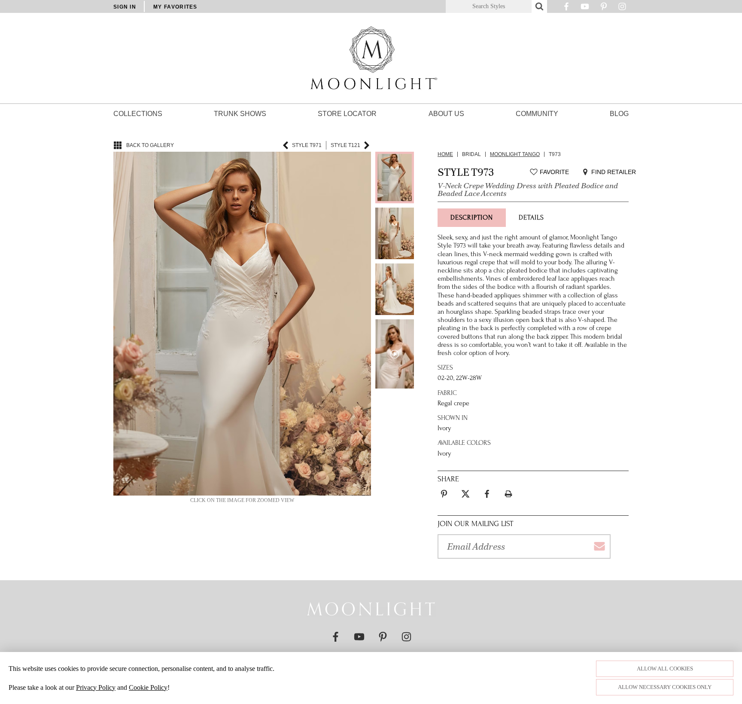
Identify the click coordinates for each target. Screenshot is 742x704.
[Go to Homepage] (371, 609)
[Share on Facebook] (486, 493)
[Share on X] (465, 493)
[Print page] (508, 493)
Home (445, 154)
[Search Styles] (539, 6)
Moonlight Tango (515, 154)
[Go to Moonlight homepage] (371, 58)
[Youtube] (584, 8)
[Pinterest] (603, 8)
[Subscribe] (599, 546)
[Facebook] (566, 8)
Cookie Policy (148, 687)
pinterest (444, 488)
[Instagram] (622, 8)
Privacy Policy (96, 687)
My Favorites (175, 7)
